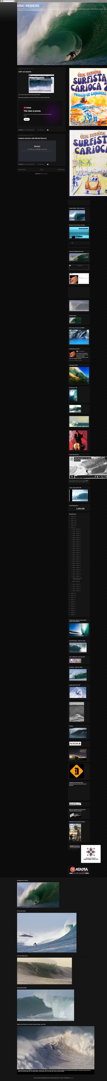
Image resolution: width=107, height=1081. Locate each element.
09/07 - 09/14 (75, 565)
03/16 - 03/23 (75, 544)
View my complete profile (75, 360)
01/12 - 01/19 (75, 531)
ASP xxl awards (24, 72)
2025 (72, 614)
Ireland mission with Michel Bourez (32, 138)
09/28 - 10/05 (75, 567)
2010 (72, 518)
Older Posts (61, 169)
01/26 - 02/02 (75, 533)
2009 (72, 516)
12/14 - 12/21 (75, 588)
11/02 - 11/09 (75, 572)
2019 (72, 601)
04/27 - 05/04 (75, 552)
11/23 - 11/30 (75, 584)
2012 (72, 523)
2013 (72, 525)
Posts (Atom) (45, 173)
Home (41, 169)
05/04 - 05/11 (75, 554)
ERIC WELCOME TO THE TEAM (77, 480)
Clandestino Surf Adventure (76, 481)
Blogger (71, 1077)
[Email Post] (48, 130)
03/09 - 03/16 (75, 542)
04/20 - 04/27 (75, 550)
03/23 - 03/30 (75, 546)
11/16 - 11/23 (75, 576)
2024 (72, 612)
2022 (72, 608)
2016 (72, 595)
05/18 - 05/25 (75, 557)
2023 (72, 610)
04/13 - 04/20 (75, 548)
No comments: (41, 130)
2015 (72, 593)
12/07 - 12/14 (75, 586)
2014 (72, 527)
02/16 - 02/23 (75, 537)
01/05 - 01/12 (75, 529)
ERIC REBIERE (28, 6)
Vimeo (86, 481)
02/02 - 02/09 (75, 535)
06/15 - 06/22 (75, 561)
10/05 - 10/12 (75, 569)
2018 (72, 599)
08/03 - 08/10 (75, 563)
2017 (72, 597)
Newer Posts (22, 169)
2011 (72, 520)
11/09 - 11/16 (75, 574)
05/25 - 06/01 (75, 559)
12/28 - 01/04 (75, 590)
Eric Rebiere (81, 351)
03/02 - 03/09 (75, 539)
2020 (72, 604)
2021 (72, 606)
